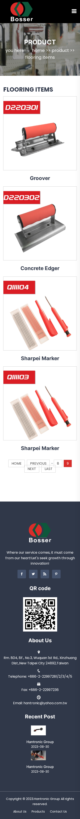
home (38, 50)
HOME (17, 463)
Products (38, 811)
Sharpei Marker (40, 358)
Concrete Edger (40, 268)
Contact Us (58, 811)
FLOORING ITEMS (40, 57)
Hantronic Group (40, 742)
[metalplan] (21, 11)
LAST (48, 468)
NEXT (32, 468)
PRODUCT (60, 50)
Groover (40, 178)
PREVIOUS (38, 463)
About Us (19, 811)
